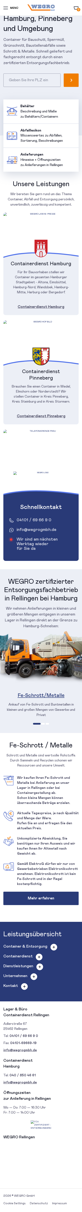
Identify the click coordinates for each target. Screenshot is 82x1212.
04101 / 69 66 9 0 (34, 520)
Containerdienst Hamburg (41, 307)
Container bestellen (71, 80)
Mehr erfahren (41, 898)
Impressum (59, 1203)
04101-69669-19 (23, 1043)
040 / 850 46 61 (22, 1075)
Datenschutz (39, 1203)
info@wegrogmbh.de (36, 530)
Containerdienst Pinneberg (41, 416)
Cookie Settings (14, 1203)
